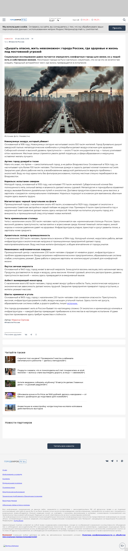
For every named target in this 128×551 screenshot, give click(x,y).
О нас (4, 470)
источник (72, 303)
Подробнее (18, 521)
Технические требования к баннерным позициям (22, 496)
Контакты (6, 479)
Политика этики (8, 487)
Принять (117, 28)
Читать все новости (64, 446)
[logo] (15, 461)
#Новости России (16, 42)
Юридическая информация (13, 492)
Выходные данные (9, 501)
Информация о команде (12, 474)
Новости (8, 39)
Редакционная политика (12, 483)
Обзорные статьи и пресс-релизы (16, 505)
